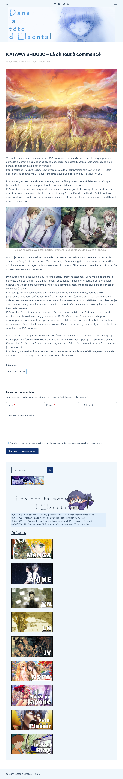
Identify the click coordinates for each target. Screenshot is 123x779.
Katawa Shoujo (16, 371)
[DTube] (64, 4)
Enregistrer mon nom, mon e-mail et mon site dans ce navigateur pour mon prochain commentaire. (56, 443)
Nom (11, 405)
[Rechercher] (7, 4)
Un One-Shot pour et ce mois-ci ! (58, 524)
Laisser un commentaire (22, 451)
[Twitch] (68, 4)
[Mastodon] (55, 4)
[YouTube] (59, 4)
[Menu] (115, 3)
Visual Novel (45, 62)
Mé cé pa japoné (29, 62)
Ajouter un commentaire (22, 415)
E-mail (50, 405)
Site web (88, 405)
